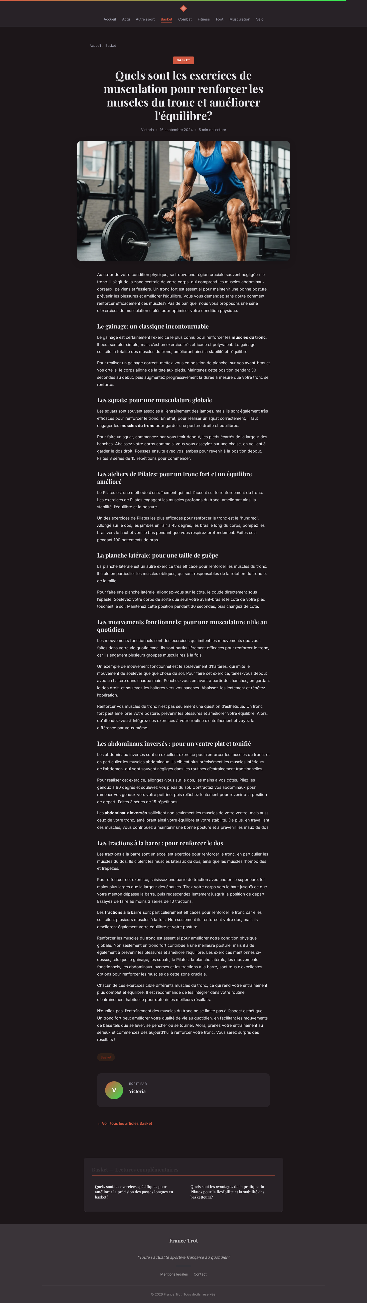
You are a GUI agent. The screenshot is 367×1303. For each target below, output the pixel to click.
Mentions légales (174, 1274)
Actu (126, 19)
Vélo (260, 19)
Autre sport (145, 19)
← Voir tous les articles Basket (124, 1123)
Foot (219, 19)
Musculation (239, 19)
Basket (166, 19)
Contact (200, 1274)
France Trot (183, 1240)
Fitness (204, 19)
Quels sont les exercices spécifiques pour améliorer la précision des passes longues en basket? (134, 1192)
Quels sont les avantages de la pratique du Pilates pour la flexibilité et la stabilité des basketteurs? (227, 1192)
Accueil (110, 19)
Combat (185, 19)
